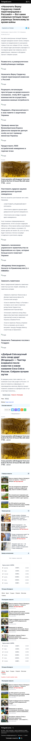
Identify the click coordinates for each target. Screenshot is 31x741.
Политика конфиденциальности (9, 735)
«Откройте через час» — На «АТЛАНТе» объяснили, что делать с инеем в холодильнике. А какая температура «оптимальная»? (20, 546)
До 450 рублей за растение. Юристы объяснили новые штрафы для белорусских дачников (19, 504)
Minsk (3, 593)
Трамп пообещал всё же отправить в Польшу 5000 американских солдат (19, 621)
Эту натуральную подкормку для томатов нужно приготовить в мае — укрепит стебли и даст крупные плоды (19, 497)
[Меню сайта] (27, 2)
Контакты (20, 735)
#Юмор (7, 398)
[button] (27, 28)
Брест (7, 593)
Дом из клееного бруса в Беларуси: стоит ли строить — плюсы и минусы (19, 480)
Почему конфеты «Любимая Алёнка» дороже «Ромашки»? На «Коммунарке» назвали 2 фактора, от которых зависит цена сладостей (20, 518)
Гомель (4, 595)
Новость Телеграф (17, 395)
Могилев (23, 593)
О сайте (25, 735)
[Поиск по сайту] (29, 2)
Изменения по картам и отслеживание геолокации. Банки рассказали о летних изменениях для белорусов (19, 629)
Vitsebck (17, 593)
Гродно (12, 593)
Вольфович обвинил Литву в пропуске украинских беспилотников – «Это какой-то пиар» (18, 637)
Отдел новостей (9, 402)
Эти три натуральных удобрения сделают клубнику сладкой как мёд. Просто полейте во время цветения (18, 489)
